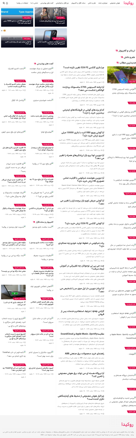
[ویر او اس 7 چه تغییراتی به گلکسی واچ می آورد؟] (41, 198)
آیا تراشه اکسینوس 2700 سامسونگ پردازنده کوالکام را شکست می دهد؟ (83, 88)
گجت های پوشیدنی (47, 81)
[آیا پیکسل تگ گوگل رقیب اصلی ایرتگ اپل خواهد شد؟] (13, 106)
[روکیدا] (128, 3)
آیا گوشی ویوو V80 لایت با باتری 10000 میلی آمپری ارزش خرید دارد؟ (17, 22)
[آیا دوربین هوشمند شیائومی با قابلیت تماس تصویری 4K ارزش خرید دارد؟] (121, 187)
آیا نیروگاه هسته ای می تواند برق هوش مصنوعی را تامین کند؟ (81, 375)
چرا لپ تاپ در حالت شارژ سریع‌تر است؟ (42, 335)
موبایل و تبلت (27, 18)
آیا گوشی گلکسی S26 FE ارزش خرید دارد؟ (84, 223)
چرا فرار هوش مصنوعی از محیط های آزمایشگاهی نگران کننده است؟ (81, 397)
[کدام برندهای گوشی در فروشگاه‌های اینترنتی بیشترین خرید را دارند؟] (121, 118)
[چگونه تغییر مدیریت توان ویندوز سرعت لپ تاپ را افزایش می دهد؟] (13, 232)
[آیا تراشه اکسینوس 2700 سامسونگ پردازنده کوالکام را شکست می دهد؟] (121, 96)
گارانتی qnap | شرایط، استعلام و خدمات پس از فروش (82, 313)
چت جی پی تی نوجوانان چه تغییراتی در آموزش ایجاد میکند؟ (82, 267)
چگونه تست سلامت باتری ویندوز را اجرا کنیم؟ (41, 243)
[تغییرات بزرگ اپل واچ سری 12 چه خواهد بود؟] (41, 169)
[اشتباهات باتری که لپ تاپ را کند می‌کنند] (13, 292)
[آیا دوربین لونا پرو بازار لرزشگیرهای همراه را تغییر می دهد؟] (121, 164)
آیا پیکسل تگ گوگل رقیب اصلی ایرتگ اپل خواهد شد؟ (15, 117)
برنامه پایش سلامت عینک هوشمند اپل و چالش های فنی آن (41, 85)
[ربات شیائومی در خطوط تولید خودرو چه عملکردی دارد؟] (121, 252)
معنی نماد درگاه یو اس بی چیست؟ (13, 271)
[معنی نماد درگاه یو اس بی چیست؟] (13, 261)
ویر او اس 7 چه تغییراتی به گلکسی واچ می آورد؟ (41, 209)
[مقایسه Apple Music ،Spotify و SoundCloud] (121, 341)
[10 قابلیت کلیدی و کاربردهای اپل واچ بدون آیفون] (13, 137)
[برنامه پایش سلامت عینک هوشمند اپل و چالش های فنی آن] (41, 74)
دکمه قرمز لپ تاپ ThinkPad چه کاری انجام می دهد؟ (14, 369)
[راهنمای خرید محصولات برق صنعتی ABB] (121, 361)
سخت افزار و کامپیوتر (59, 38)
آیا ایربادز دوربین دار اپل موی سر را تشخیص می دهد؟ (82, 290)
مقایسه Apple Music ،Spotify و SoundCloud (82, 334)
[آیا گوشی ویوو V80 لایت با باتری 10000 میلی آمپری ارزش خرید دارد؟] (121, 141)
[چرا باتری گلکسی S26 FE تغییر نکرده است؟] (121, 74)
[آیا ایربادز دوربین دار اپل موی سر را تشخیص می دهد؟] (121, 297)
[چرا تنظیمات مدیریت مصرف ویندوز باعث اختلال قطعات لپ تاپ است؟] (41, 261)
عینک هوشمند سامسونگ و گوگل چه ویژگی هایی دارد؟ (14, 209)
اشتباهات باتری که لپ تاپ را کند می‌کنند (15, 303)
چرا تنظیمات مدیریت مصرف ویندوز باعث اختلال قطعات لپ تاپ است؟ (42, 273)
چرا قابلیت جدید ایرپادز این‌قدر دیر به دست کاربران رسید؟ (14, 181)
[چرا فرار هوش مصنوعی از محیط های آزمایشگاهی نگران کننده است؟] (121, 405)
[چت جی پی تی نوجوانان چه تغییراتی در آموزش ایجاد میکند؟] (121, 274)
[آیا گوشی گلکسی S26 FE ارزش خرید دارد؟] (121, 230)
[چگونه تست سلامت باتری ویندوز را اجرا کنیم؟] (41, 232)
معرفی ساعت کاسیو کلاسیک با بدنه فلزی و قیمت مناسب (15, 85)
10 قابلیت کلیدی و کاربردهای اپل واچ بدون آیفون (14, 148)
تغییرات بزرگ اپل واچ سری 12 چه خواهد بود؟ (41, 180)
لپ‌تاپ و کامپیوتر (127, 51)
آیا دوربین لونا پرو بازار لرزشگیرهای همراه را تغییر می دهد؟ (52, 22)
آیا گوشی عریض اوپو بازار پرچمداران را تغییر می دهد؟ (18, 43)
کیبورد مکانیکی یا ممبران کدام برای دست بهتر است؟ (41, 369)
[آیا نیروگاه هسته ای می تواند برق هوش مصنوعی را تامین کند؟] (121, 382)
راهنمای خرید (61, 18)
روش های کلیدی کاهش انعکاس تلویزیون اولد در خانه (42, 303)
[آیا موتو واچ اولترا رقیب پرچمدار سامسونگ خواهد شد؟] (41, 137)
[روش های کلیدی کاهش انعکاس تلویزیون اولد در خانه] (41, 292)
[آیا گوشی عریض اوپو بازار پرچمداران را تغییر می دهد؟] (121, 209)
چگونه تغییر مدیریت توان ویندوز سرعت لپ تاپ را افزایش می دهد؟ (14, 243)
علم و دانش (129, 57)
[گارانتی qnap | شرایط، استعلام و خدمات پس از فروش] (121, 320)
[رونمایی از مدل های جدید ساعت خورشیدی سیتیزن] (41, 106)
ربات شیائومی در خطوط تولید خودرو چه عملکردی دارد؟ (81, 245)
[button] (4, 3)
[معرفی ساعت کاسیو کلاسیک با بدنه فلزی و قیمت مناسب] (13, 74)
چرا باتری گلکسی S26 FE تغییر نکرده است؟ (83, 67)
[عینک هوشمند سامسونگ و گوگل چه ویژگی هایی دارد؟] (13, 198)
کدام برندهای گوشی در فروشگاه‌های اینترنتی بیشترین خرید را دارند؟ (83, 111)
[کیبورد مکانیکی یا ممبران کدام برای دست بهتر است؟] (41, 358)
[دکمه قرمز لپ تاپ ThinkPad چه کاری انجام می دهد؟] (13, 358)
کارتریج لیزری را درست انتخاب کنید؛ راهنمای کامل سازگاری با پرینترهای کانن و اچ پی (15, 336)
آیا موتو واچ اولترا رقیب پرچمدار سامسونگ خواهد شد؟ (42, 148)
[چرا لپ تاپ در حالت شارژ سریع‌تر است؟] (41, 324)
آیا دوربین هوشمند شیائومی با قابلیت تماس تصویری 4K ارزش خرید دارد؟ (51, 43)
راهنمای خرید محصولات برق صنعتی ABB (84, 353)
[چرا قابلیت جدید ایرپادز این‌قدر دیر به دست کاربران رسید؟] (13, 169)
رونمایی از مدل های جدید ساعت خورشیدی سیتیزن (42, 117)
